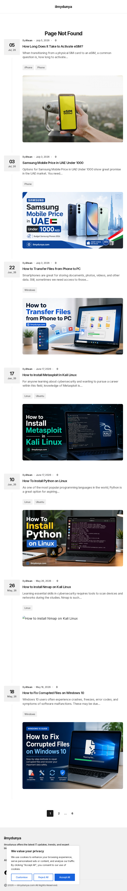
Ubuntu (40, 396)
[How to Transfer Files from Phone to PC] (72, 326)
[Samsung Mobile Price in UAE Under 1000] (72, 220)
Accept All (64, 877)
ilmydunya (63, 6)
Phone (40, 67)
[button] (5, 7)
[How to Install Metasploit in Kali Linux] (72, 432)
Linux (27, 396)
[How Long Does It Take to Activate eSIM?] (72, 108)
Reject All (43, 877)
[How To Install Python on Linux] (72, 538)
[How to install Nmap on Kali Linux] (72, 644)
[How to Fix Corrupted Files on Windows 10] (72, 755)
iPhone (28, 67)
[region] (43, 865)
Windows (29, 290)
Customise (21, 877)
